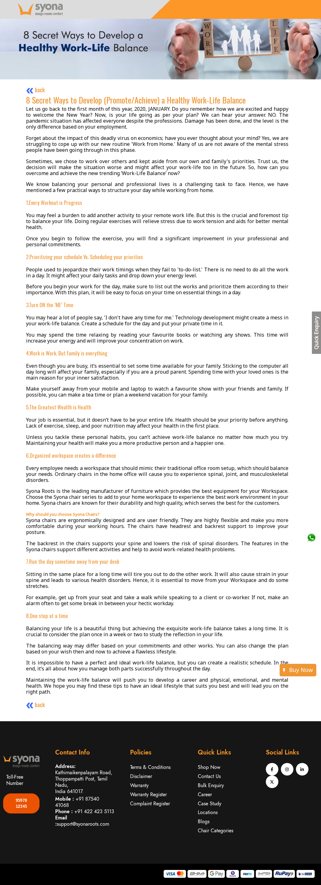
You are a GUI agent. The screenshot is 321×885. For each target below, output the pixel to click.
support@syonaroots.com (83, 824)
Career (205, 794)
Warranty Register (148, 794)
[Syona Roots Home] (39, 9)
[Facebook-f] (272, 769)
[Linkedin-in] (302, 769)
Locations (208, 812)
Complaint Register (150, 803)
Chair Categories (215, 830)
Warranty (139, 785)
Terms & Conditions (150, 767)
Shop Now (209, 767)
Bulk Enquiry (211, 785)
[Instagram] (287, 769)
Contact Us (209, 776)
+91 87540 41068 (77, 802)
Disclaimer (141, 776)
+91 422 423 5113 (94, 811)
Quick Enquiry (316, 332)
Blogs (203, 821)
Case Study (209, 803)
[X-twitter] (272, 782)
